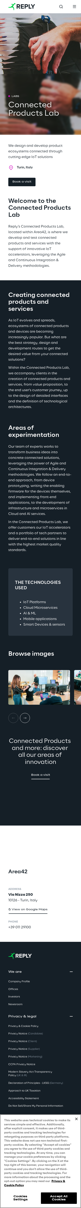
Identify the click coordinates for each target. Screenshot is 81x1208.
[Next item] (25, 718)
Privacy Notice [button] (25, 1033)
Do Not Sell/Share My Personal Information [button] (35, 1106)
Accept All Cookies (59, 1198)
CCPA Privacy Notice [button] (21, 1064)
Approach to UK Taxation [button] (24, 1090)
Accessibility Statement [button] (23, 1098)
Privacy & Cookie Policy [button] (23, 1026)
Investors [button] (14, 996)
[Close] (76, 1118)
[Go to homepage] (21, 6)
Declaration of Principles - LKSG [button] (35, 1083)
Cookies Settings (20, 1198)
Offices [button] (13, 989)
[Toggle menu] (74, 6)
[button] (22, 182)
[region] (40, 1161)
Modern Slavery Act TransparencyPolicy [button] (30, 1074)
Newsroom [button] (15, 1004)
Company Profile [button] (19, 981)
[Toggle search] (61, 6)
